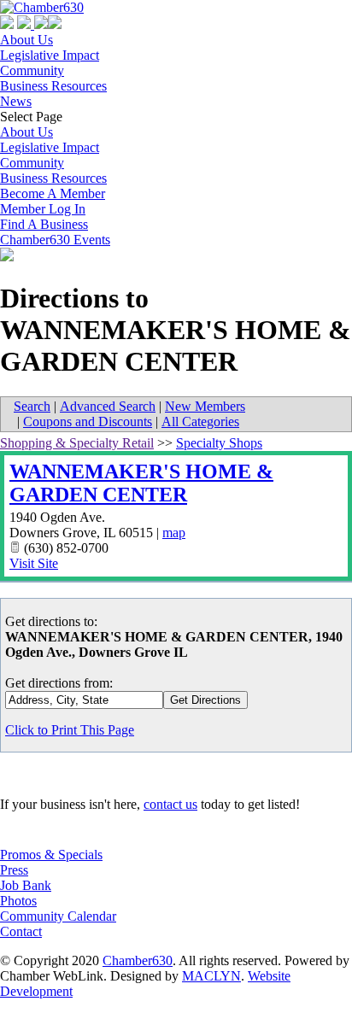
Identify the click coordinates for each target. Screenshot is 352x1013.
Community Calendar (58, 916)
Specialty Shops (219, 443)
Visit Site (33, 563)
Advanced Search (107, 406)
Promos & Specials (51, 854)
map (173, 532)
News (16, 101)
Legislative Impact (49, 55)
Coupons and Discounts (87, 421)
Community (32, 70)
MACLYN (211, 976)
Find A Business (44, 224)
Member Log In (42, 209)
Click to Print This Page (69, 730)
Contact (21, 931)
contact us (170, 804)
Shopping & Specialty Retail (77, 443)
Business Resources (53, 86)
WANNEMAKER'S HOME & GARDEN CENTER (141, 483)
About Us (26, 39)
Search (32, 406)
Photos (18, 900)
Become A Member (52, 193)
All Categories (200, 421)
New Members (205, 406)
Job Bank (25, 885)
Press (14, 870)
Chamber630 (138, 960)
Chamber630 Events (55, 239)
